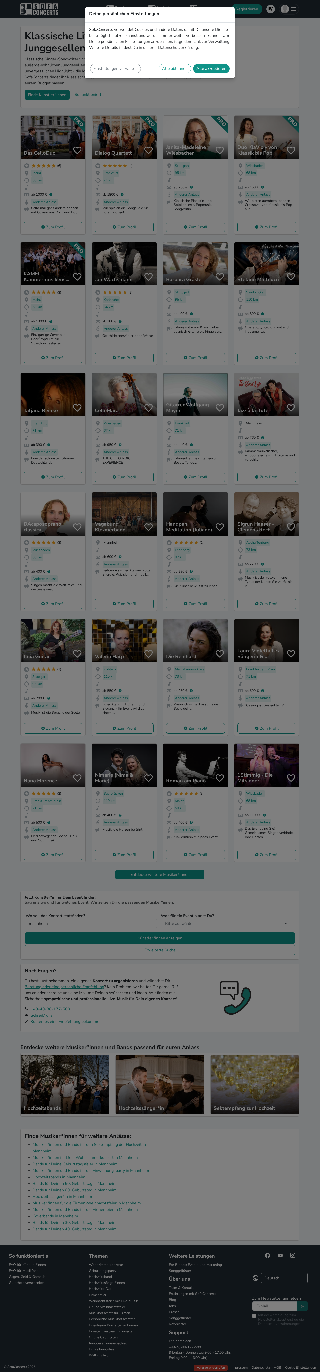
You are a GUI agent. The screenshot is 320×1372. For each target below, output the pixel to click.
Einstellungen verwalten (116, 68)
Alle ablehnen (175, 68)
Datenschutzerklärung (178, 47)
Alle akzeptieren (211, 68)
